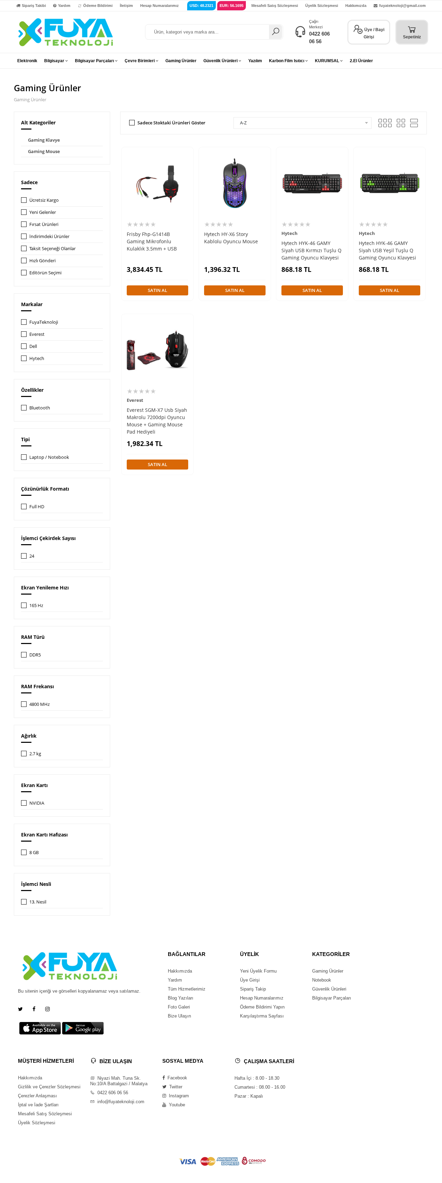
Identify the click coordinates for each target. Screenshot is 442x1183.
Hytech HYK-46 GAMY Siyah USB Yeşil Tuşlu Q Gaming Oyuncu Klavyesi (387, 250)
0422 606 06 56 (112, 1092)
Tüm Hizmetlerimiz (186, 989)
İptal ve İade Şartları (38, 1104)
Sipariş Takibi (34, 5)
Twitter (175, 1086)
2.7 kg (35, 753)
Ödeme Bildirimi (98, 5)
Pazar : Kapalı (248, 1096)
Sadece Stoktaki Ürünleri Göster (171, 123)
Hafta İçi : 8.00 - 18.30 (256, 1078)
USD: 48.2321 (201, 5)
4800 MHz (39, 704)
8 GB (34, 852)
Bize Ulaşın (179, 1016)
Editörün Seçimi (45, 272)
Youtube (176, 1104)
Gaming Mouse (44, 151)
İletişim (126, 5)
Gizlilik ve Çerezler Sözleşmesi (49, 1086)
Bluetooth (39, 408)
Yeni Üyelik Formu (258, 971)
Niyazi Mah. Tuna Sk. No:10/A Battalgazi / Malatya (118, 1081)
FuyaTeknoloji (43, 322)
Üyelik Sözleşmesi (321, 5)
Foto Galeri (179, 1007)
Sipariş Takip (253, 989)
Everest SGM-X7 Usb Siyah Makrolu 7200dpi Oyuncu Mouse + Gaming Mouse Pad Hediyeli (157, 421)
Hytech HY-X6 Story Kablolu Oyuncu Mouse (231, 238)
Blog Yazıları (180, 998)
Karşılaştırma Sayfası (262, 1016)
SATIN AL (157, 290)
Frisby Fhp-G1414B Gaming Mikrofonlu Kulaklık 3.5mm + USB (152, 241)
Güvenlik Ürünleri (329, 989)
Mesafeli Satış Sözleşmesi (274, 5)
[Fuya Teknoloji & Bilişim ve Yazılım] (65, 32)
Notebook (321, 980)
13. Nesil (37, 902)
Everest (37, 334)
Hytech (36, 358)
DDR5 (35, 655)
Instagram (178, 1095)
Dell (33, 346)
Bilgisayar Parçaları (331, 998)
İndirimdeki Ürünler (49, 236)
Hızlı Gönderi (42, 260)
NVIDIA (36, 803)
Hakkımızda (355, 5)
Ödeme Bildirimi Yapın (262, 1007)
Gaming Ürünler (327, 971)
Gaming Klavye (44, 140)
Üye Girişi (250, 980)
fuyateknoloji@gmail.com (402, 5)
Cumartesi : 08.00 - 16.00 (259, 1087)
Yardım (64, 5)
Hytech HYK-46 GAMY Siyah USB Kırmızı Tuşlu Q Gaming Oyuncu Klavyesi (311, 250)
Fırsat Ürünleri (43, 224)
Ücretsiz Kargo (44, 200)
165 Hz (36, 605)
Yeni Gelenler (42, 212)
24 (31, 556)
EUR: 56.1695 (231, 5)
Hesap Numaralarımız (159, 5)
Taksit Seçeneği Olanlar (52, 248)
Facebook (176, 1077)
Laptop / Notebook (49, 457)
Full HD (36, 506)
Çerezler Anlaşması (37, 1095)
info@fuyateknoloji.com (120, 1101)
